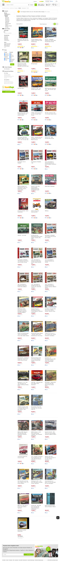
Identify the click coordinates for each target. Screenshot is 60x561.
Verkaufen (35, 1)
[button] (57, 1)
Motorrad (7, 22)
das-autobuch (6, 79)
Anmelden (29, 554)
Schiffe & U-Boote (8, 25)
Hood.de (6, 1)
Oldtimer (6, 24)
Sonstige (6, 27)
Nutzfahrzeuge (8, 23)
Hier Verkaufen (7, 68)
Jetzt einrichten (8, 91)
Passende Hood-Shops (8, 71)
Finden (12, 64)
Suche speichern (20, 23)
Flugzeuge (7, 21)
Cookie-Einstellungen (30, 560)
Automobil (7, 17)
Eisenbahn (7, 18)
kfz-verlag (6, 73)
